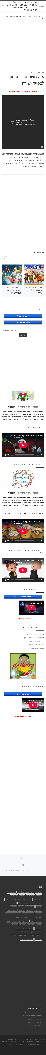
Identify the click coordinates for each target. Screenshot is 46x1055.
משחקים (38, 917)
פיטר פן (30, 928)
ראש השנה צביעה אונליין (36, 645)
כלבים (13, 906)
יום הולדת (30, 906)
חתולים (13, 903)
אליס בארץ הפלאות (25, 892)
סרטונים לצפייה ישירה (30, 16)
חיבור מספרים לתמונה (32, 903)
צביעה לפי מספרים (21, 932)
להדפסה (38, 910)
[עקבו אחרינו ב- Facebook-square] (40, 309)
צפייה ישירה (23, 935)
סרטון (39, 925)
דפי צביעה (27, 899)
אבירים (38, 892)
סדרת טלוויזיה (36, 921)
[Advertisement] (23, 47)
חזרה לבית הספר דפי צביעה (35, 634)
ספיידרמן (16, 921)
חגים (7, 899)
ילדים (21, 906)
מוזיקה (21, 910)
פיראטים (20, 928)
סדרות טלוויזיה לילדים (23, 917)
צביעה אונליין (36, 932)
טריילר (39, 906)
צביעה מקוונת (36, 935)
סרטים (22, 925)
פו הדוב (38, 928)
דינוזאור (14, 896)
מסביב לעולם (28, 914)
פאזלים (14, 925)
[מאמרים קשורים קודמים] (9, 258)
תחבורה (38, 939)
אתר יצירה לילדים (28, 407)
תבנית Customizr (12, 1045)
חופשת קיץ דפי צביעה (37, 648)
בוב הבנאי (12, 892)
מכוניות (38, 914)
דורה (22, 896)
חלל (20, 903)
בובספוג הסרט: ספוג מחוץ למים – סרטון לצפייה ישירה (13, 290)
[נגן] (41, 455)
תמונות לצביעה (27, 939)
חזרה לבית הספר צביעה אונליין (34, 638)
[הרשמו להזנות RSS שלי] (43, 309)
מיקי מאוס (12, 910)
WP (29, 1045)
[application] (23, 445)
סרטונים (31, 925)
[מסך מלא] (4, 455)
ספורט (25, 921)
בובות (39, 896)
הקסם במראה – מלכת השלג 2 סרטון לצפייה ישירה (34, 290)
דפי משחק (37, 899)
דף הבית (41, 16)
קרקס (14, 935)
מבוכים (29, 910)
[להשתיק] (8, 455)
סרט (8, 921)
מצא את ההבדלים (13, 914)
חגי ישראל (16, 899)
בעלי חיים (30, 896)
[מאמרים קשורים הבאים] (4, 258)
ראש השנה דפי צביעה (37, 641)
